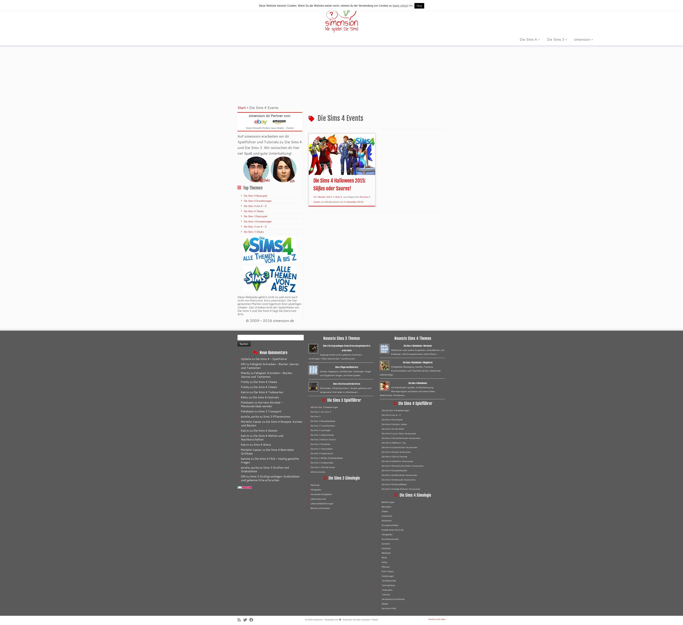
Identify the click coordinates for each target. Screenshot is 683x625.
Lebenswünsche (318, 499)
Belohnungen (388, 502)
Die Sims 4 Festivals (266, 397)
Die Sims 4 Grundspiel (392, 419)
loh (326, 201)
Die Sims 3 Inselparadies (322, 462)
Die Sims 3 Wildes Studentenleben (327, 458)
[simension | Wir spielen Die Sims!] (341, 18)
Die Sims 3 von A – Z (255, 226)
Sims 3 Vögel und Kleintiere (346, 367)
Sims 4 (338, 196)
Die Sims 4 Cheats (254, 211)
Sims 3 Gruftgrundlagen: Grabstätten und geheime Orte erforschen (270, 478)
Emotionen (387, 520)
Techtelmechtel (389, 580)
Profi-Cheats (388, 571)
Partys (384, 562)
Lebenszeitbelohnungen (322, 503)
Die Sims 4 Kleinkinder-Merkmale (418, 346)
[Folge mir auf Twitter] (246, 620)
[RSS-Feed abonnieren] (240, 620)
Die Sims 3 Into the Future (323, 467)
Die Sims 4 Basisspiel (255, 195)
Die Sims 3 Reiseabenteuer (323, 421)
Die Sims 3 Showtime (320, 444)
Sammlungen (388, 576)
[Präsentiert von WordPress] (340, 619)
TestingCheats (388, 585)
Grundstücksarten (390, 539)
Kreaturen (386, 548)
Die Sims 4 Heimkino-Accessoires (397, 461)
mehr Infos (400, 5)
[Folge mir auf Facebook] (252, 620)
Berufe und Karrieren (320, 508)
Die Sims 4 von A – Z (255, 206)
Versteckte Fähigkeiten (321, 494)
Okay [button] (419, 5)
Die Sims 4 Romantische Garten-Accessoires (402, 465)
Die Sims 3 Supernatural (322, 453)
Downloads (387, 516)
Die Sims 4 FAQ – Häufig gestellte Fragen (270, 460)
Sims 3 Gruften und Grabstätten (265, 469)
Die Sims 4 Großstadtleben (394, 484)
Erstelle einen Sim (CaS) (393, 529)
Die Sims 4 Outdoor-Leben (394, 424)
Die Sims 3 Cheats (254, 231)
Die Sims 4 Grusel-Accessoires (396, 452)
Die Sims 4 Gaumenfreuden (394, 470)
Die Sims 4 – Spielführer (271, 359)
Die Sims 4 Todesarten (268, 392)
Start (241, 107)
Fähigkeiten (316, 489)
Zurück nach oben (437, 619)
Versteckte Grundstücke (393, 599)
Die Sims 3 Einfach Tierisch (323, 439)
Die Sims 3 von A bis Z (321, 411)
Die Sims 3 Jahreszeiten (322, 448)
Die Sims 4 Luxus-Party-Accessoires (399, 433)
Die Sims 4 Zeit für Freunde (394, 456)
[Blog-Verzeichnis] (244, 487)
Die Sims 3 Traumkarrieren (323, 425)
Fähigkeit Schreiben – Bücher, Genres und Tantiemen (270, 366)
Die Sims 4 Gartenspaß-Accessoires (398, 479)
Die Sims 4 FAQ (389, 608)
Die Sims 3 (556, 39)
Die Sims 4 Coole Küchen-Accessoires (399, 447)
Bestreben (386, 506)
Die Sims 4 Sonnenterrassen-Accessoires (401, 438)
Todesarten (387, 590)
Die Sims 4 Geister (265, 430)
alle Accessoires (318, 472)
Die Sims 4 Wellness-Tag (394, 442)
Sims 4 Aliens (262, 444)
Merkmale (315, 485)
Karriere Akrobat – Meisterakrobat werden (262, 404)
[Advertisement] (341, 75)
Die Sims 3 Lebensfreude (322, 435)
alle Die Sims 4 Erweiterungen (395, 410)
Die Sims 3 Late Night (320, 430)
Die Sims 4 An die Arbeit (393, 429)
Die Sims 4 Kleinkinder (418, 383)
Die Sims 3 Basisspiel (255, 216)
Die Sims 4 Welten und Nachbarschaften (262, 437)
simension (582, 39)
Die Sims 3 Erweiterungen (258, 221)
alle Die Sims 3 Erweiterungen (324, 407)
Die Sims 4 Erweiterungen (258, 200)
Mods (384, 557)
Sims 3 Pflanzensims (276, 416)
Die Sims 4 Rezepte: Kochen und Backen (271, 423)
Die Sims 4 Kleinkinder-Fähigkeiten (418, 362)
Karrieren (386, 543)
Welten (385, 603)
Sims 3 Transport (269, 411)
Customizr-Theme (369, 619)
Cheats (385, 511)
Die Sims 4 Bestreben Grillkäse (267, 451)
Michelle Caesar (251, 422)
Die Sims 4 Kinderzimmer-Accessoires (399, 475)
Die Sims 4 (529, 39)
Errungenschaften (390, 525)
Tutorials (386, 594)
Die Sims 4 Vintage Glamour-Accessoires (401, 489)
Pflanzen (386, 566)
